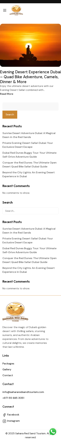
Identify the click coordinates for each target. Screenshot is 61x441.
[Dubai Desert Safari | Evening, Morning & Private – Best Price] (16, 10)
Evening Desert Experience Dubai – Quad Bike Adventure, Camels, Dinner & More (30, 76)
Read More (6, 94)
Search (10, 114)
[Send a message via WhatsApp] (53, 432)
